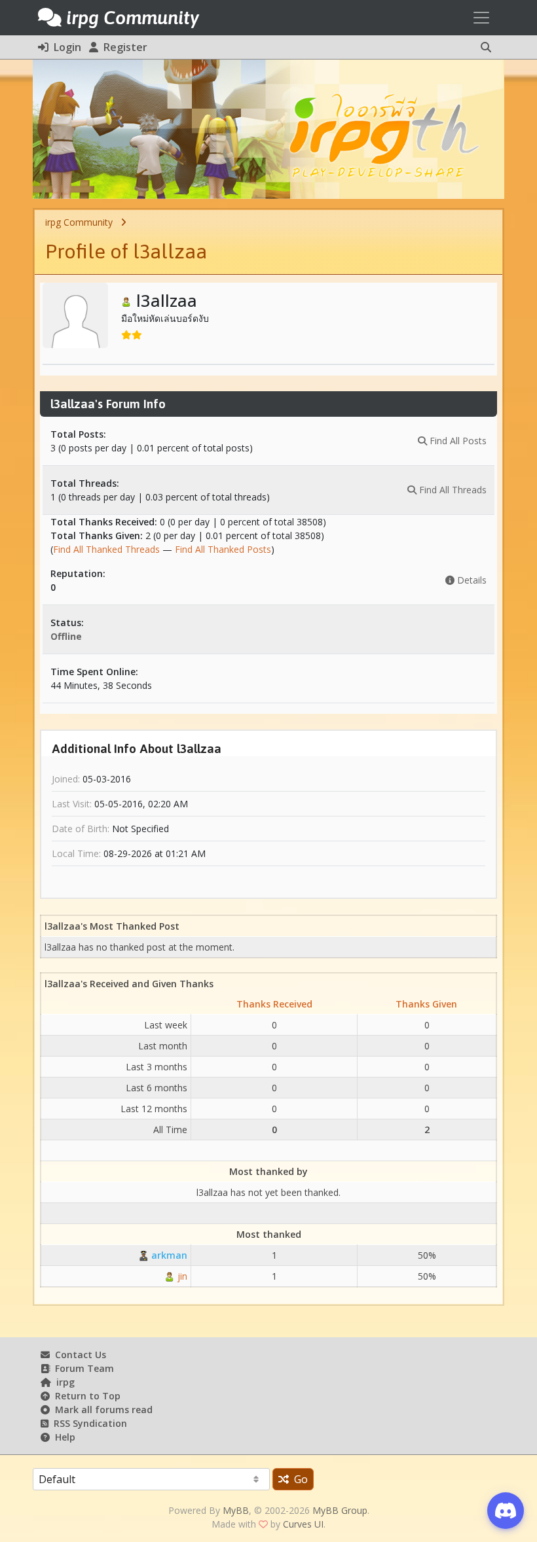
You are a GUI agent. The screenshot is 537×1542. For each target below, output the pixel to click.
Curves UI (303, 1524)
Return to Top (85, 1396)
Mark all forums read (101, 1409)
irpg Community (79, 222)
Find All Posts (457, 440)
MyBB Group (339, 1510)
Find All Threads (452, 489)
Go (298, 1479)
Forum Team (82, 1368)
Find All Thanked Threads (106, 549)
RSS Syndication (87, 1423)
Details (470, 580)
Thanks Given (426, 1004)
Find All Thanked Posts (223, 549)
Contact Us (78, 1354)
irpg (63, 1382)
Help (62, 1437)
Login (64, 47)
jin (181, 1276)
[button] (486, 47)
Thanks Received (274, 1004)
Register (122, 47)
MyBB (236, 1510)
